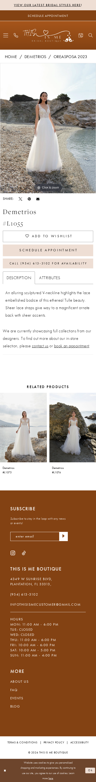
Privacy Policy (54, 742)
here (50, 778)
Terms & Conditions (22, 742)
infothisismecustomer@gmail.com (45, 604)
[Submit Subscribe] (63, 536)
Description (19, 277)
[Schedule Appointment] (80, 35)
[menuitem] (5, 35)
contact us (40, 345)
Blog (15, 706)
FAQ (14, 690)
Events (16, 698)
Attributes (49, 277)
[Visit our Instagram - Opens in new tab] (12, 553)
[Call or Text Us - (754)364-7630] (16, 35)
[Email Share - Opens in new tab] (38, 199)
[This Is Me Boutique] (48, 35)
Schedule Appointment (48, 250)
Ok (90, 770)
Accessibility (79, 742)
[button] (5, 35)
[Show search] (91, 35)
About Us (19, 681)
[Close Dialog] (5, 770)
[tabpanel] (48, 128)
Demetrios (35, 56)
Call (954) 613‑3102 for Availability (48, 263)
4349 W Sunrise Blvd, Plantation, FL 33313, (31, 581)
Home (11, 56)
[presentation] (23, 427)
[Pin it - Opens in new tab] (29, 198)
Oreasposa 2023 (70, 56)
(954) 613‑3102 (24, 594)
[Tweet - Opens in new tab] (20, 198)
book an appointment (71, 345)
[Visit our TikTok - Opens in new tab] (24, 553)
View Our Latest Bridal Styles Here (47, 5)
